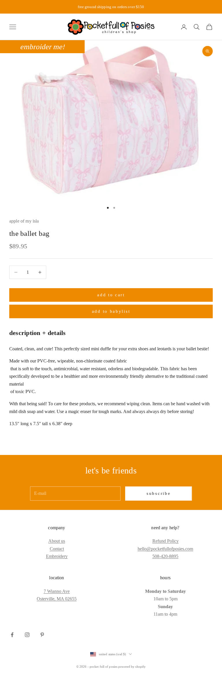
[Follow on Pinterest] (42, 635)
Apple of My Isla (24, 221)
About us (56, 540)
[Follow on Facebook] (12, 635)
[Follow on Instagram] (27, 635)
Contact (57, 548)
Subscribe (159, 493)
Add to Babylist (111, 311)
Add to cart (111, 295)
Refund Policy (165, 540)
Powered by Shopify (132, 666)
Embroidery (57, 556)
